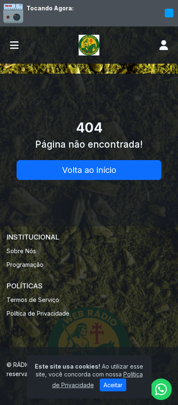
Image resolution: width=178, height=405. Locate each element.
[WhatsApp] (161, 389)
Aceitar (113, 384)
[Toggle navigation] (14, 45)
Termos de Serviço (33, 299)
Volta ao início (89, 170)
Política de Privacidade (38, 313)
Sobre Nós (21, 250)
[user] (163, 45)
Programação (25, 264)
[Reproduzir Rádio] (169, 13)
